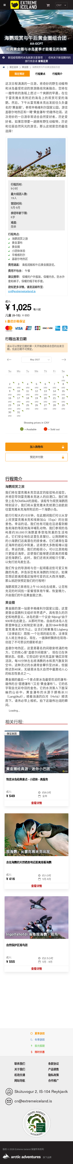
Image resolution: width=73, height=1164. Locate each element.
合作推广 (53, 1080)
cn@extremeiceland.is (22, 291)
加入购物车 (36, 446)
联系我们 (19, 1064)
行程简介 (57, 73)
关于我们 (19, 1069)
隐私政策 (53, 1075)
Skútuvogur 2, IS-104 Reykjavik (41, 1091)
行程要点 (40, 73)
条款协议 (53, 1064)
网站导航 (19, 1080)
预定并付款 (36, 456)
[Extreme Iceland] (24, 4)
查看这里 (43, 61)
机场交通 (19, 1075)
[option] (36, 157)
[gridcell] (63, 378)
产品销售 (53, 1069)
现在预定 (19, 73)
